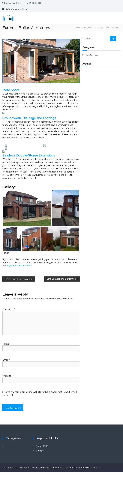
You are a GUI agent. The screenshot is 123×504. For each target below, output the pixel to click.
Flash (62, 467)
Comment (8, 309)
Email (6, 359)
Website (6, 376)
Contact (40, 450)
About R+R (42, 446)
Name (6, 343)
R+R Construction (26, 467)
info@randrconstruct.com (18, 265)
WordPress (95, 467)
